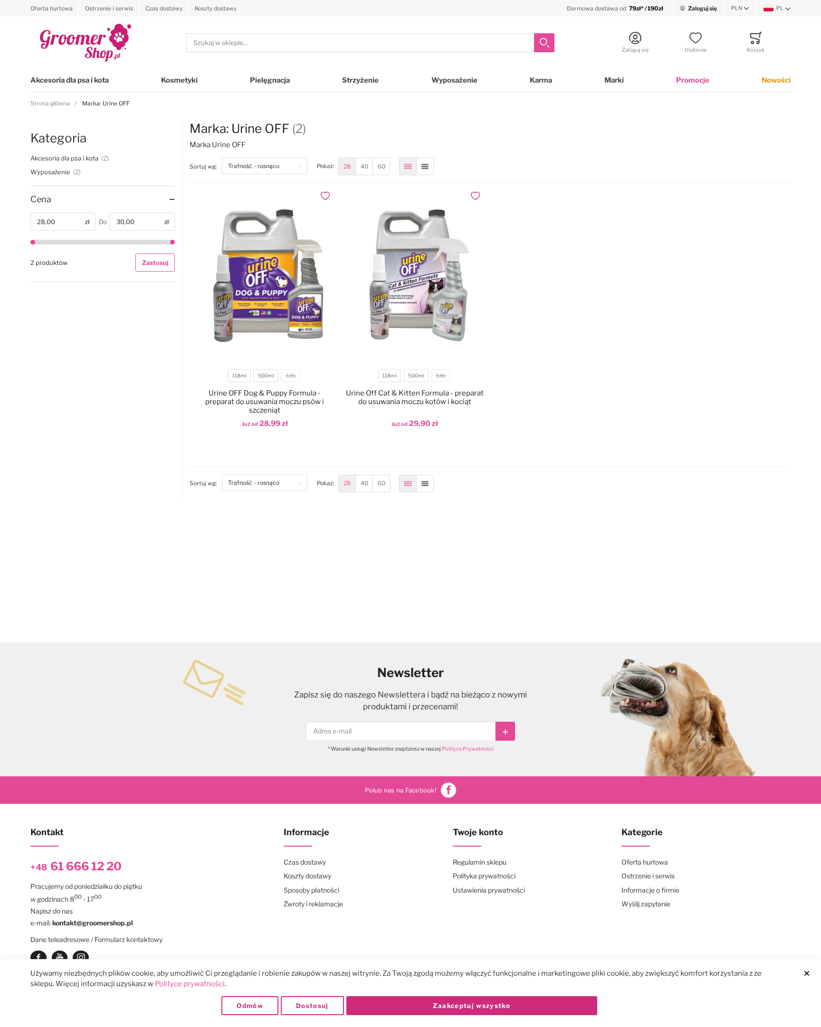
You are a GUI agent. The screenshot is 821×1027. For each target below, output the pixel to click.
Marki (614, 80)
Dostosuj (312, 1005)
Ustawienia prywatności (489, 890)
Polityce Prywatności (468, 748)
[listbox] (264, 377)
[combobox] (370, 43)
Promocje (692, 80)
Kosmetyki (179, 80)
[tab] (102, 199)
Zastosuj (155, 262)
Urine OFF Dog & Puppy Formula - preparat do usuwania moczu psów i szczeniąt (264, 402)
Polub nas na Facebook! (400, 790)
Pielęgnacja (270, 80)
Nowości (776, 80)
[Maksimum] (172, 242)
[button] (740, 8)
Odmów (250, 1005)
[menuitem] (347, 166)
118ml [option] (239, 376)
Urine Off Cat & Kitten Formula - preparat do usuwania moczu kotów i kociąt (415, 397)
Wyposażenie (454, 80)
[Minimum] (32, 242)
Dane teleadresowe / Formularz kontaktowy (96, 939)
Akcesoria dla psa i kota (69, 80)
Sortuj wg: (206, 166)
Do (103, 222)
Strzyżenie (360, 80)
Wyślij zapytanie (645, 904)
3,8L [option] (291, 376)
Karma (541, 80)
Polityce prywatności (190, 984)
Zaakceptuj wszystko (471, 1005)
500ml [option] (266, 376)
